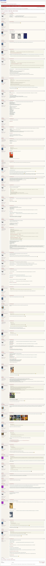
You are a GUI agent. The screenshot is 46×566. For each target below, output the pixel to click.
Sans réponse (43, 7)
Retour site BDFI (3, 0)
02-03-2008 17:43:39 (12, 227)
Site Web (3, 55)
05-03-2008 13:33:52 (12, 295)
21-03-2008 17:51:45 (12, 377)
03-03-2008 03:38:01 (12, 252)
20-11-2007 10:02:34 (12, 49)
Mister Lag (3, 21)
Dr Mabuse (3, 13)
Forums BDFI (3, 2)
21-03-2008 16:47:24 (12, 364)
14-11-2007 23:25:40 (12, 13)
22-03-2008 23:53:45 (12, 491)
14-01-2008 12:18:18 (12, 100)
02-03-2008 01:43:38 (12, 205)
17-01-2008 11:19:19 (12, 176)
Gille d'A (3, 138)
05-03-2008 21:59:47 (12, 339)
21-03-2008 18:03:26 (12, 384)
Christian (3, 49)
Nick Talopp (3, 404)
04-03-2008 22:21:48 (12, 268)
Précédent (4, 558)
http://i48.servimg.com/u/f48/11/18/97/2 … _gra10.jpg (15, 237)
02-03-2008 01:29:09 (12, 197)
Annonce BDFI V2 (26, 8)
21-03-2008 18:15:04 (12, 412)
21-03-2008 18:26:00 (12, 422)
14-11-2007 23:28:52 (12, 21)
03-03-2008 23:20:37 (12, 260)
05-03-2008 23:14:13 (12, 352)
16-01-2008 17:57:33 (12, 138)
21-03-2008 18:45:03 (12, 444)
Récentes (41, 7)
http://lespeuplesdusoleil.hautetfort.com (25, 440)
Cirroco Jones (3, 454)
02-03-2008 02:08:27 (12, 219)
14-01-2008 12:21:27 (12, 118)
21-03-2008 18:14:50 (12, 404)
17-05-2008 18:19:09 (12, 499)
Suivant (12, 558)
